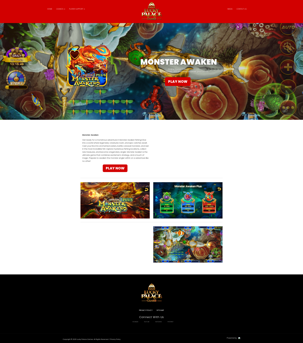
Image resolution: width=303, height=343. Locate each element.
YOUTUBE (146, 322)
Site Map (160, 310)
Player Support (76, 9)
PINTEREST (170, 322)
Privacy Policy (146, 310)
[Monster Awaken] (151, 11)
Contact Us (241, 9)
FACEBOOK (135, 322)
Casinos (60, 9)
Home (49, 9)
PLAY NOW (177, 81)
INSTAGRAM (158, 322)
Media (229, 9)
